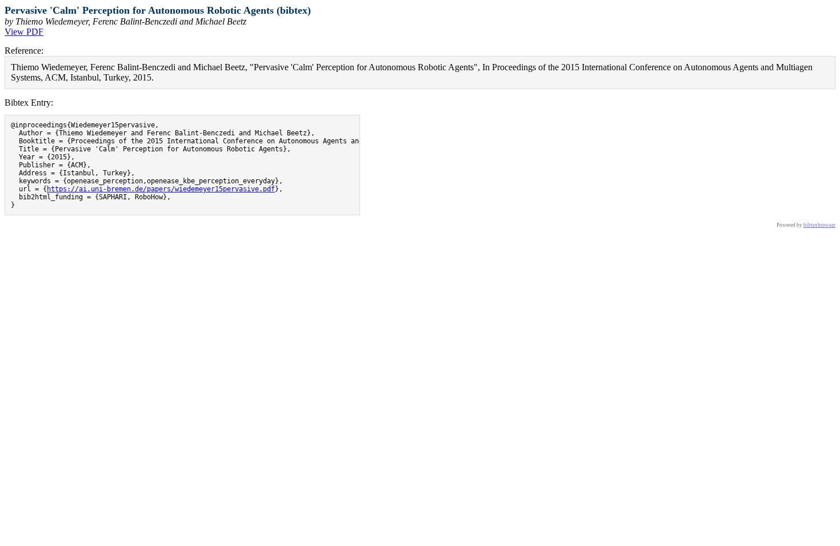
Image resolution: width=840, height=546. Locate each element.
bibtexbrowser (819, 225)
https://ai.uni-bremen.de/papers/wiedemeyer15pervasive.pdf (161, 189)
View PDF (24, 32)
